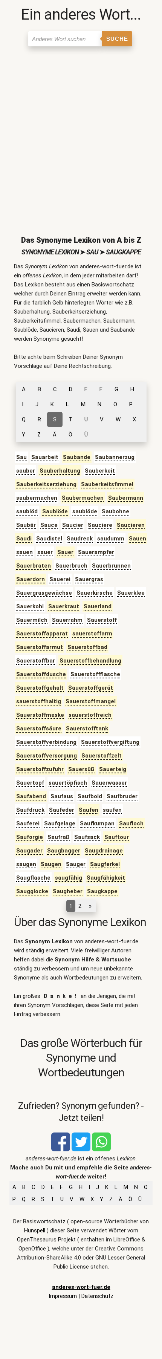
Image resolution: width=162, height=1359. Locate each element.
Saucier (72, 525)
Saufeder (61, 810)
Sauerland (98, 606)
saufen (112, 810)
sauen (24, 552)
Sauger (76, 864)
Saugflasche (33, 877)
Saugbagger (63, 850)
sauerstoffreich (90, 715)
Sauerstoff (102, 620)
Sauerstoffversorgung (46, 755)
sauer (45, 552)
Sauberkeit (100, 470)
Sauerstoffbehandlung (90, 660)
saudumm (110, 538)
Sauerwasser (109, 782)
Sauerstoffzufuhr (40, 769)
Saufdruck (30, 810)
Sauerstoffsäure (38, 728)
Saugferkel (105, 864)
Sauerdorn (30, 579)
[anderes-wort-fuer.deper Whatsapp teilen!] (101, 1149)
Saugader (29, 850)
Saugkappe (102, 891)
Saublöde (55, 511)
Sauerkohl (30, 606)
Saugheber (68, 891)
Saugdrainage (104, 850)
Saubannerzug (114, 457)
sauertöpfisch (68, 782)
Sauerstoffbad (87, 647)
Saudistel (49, 538)
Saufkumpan (97, 823)
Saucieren (131, 525)
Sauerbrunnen (111, 565)
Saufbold (90, 796)
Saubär (26, 525)
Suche (117, 38)
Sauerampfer (96, 552)
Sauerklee (131, 592)
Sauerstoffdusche (41, 674)
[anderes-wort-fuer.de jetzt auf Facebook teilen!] (60, 1149)
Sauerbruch (71, 565)
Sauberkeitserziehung (46, 484)
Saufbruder (122, 796)
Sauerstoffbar (35, 660)
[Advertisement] (81, 135)
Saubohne (115, 511)
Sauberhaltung (60, 470)
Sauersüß (81, 769)
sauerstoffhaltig (38, 701)
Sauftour (116, 837)
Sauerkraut (63, 606)
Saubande (76, 457)
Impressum (63, 1296)
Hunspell (34, 1230)
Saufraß (58, 837)
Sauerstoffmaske (40, 715)
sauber (25, 470)
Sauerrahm (67, 620)
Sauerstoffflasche (95, 674)
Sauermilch (31, 620)
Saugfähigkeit (106, 877)
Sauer (65, 552)
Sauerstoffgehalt (40, 687)
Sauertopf (30, 782)
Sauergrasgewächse (44, 592)
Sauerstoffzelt (101, 755)
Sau (21, 457)
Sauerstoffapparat (42, 633)
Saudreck (80, 538)
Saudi (24, 538)
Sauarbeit (44, 457)
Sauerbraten (33, 565)
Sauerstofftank (87, 728)
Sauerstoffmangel (91, 701)
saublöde (84, 511)
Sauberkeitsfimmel (107, 484)
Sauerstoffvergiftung (110, 742)
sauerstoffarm (92, 633)
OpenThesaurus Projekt (46, 1239)
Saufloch (131, 823)
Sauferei (28, 823)
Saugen (51, 864)
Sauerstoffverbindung (46, 742)
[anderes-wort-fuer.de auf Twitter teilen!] (81, 1149)
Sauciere (100, 525)
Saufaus (61, 796)
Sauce (49, 525)
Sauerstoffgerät (90, 687)
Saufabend (31, 796)
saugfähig (68, 877)
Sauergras (89, 579)
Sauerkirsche (94, 592)
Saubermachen (83, 497)
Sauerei (59, 579)
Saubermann (125, 497)
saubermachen (36, 497)
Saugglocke (32, 891)
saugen (26, 864)
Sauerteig (112, 769)
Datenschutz (97, 1296)
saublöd (27, 511)
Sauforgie (29, 837)
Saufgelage (59, 823)
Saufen (88, 810)
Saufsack (87, 837)
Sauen (137, 538)
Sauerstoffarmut (39, 647)
